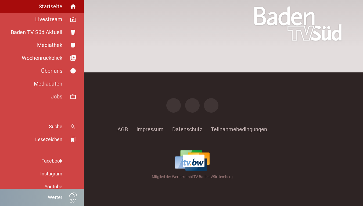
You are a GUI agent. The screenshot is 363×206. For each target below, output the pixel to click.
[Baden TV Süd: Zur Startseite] (298, 23)
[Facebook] (173, 105)
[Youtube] (211, 105)
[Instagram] (192, 105)
